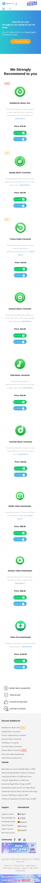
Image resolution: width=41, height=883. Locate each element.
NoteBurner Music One (11, 727)
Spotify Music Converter (11, 731)
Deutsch (23, 822)
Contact (25, 868)
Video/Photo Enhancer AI (11, 758)
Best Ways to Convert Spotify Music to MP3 (18, 769)
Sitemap (17, 868)
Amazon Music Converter (12, 739)
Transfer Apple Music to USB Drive (15, 780)
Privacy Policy (19, 865)
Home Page (29, 32)
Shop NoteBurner (9, 818)
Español (23, 830)
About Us (8, 865)
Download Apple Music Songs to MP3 (16, 784)
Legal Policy (30, 865)
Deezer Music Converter (11, 750)
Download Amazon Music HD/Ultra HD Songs (19, 791)
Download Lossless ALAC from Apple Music (18, 788)
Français (23, 826)
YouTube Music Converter (12, 746)
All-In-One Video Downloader (13, 754)
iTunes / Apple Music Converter (14, 735)
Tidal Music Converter (10, 743)
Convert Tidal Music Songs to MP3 (15, 795)
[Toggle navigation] (10, 8)
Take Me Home (20, 41)
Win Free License (8, 833)
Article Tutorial (7, 825)
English (23, 814)
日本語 (22, 818)
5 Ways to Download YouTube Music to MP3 (19, 799)
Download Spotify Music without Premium (18, 773)
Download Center (8, 821)
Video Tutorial (7, 829)
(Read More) (20, 118)
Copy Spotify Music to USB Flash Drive (16, 776)
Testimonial (7, 868)
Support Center (8, 814)
